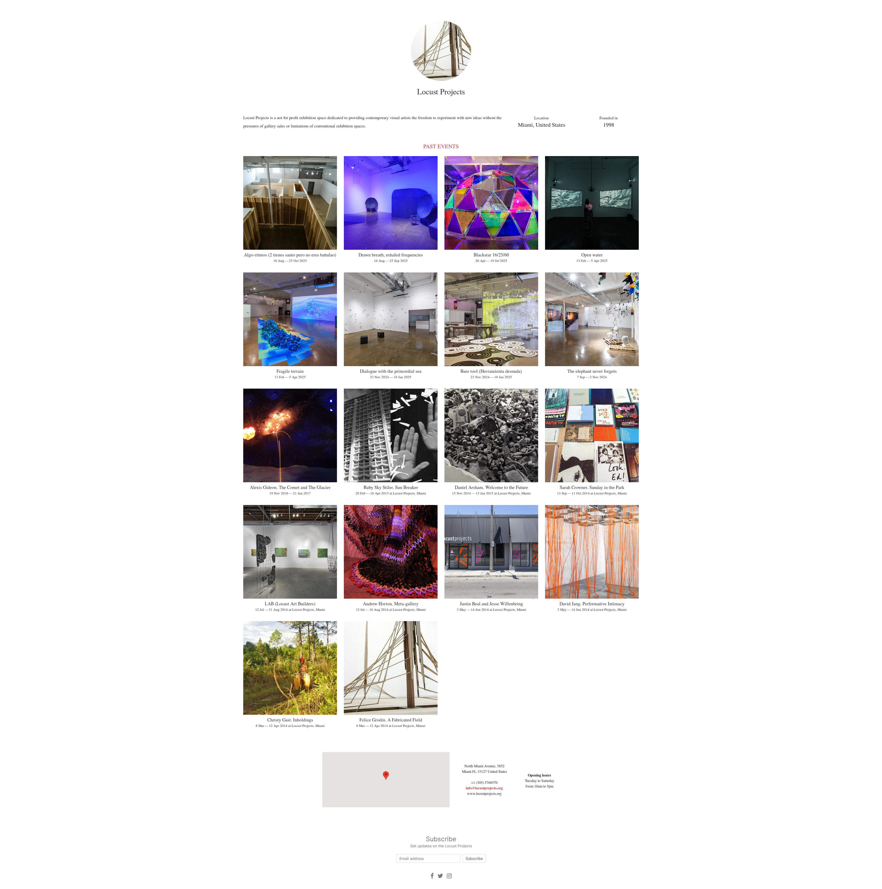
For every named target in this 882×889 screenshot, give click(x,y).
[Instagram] (449, 875)
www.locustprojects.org (484, 793)
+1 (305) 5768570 (484, 782)
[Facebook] (432, 875)
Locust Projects (441, 91)
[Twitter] (440, 875)
